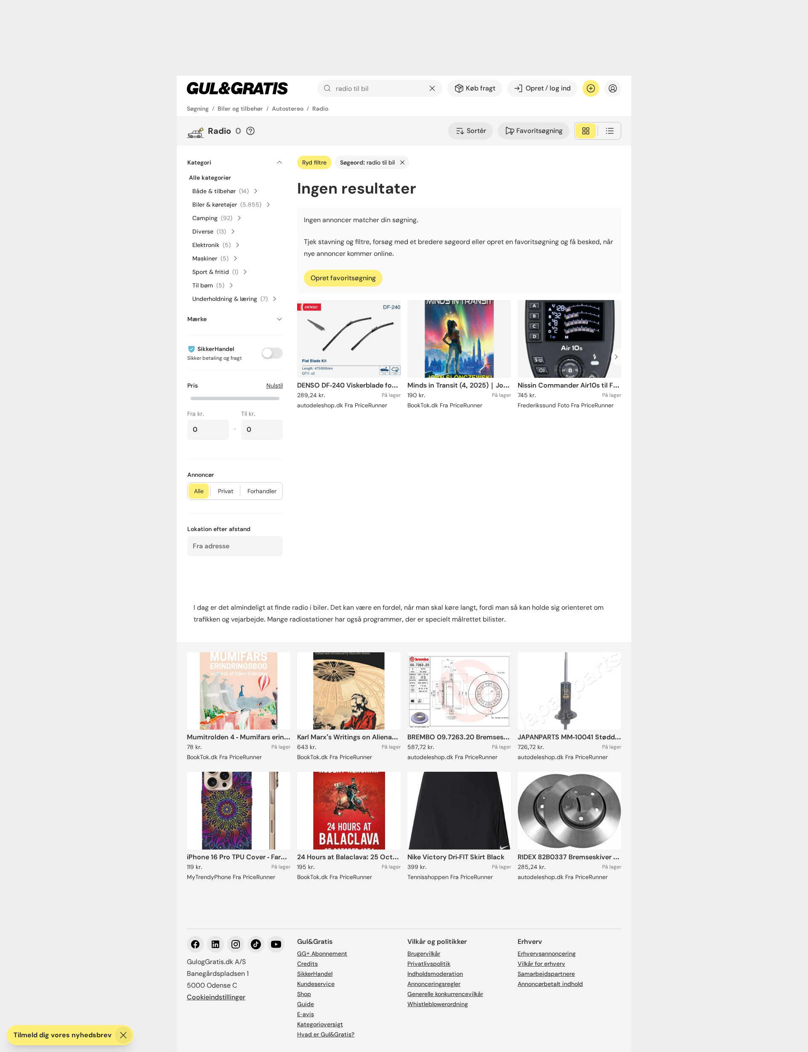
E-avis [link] (305, 1014)
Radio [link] (320, 108)
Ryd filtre (314, 162)
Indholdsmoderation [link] (435, 974)
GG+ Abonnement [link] (322, 953)
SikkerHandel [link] (314, 974)
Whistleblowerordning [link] (437, 1004)
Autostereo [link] (287, 108)
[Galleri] (586, 130)
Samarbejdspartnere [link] (546, 974)
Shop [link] (304, 994)
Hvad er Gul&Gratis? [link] (325, 1034)
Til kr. (248, 413)
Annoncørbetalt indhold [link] (550, 984)
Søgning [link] (198, 108)
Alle (199, 491)
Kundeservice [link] (316, 984)
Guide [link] (305, 1004)
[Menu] (612, 88)
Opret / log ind (548, 88)
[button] (235, 398)
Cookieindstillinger (216, 997)
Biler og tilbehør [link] (240, 108)
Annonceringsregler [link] (433, 984)
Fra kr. (195, 413)
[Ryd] (432, 88)
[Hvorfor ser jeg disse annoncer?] (250, 131)
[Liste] (610, 130)
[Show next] (618, 356)
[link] (237, 88)
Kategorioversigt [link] (320, 1024)
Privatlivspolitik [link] (428, 963)
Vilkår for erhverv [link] (541, 963)
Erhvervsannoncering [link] (547, 953)
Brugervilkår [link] (423, 953)
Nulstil (274, 385)
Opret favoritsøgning (343, 278)
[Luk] (123, 1035)
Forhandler (261, 491)
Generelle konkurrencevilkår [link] (445, 994)
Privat (225, 491)
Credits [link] (307, 963)
